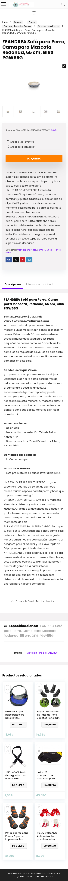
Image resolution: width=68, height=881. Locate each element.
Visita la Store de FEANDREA (42, 652)
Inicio (5, 22)
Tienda (18, 22)
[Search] (63, 4)
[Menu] (4, 4)
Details (53, 130)
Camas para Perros (48, 26)
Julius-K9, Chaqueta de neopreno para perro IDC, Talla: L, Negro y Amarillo (47, 778)
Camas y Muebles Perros (17, 26)
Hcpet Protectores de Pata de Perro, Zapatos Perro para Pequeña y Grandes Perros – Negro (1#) (48, 718)
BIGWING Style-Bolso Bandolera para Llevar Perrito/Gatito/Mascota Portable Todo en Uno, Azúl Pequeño (19, 719)
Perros (32, 22)
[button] (64, 66)
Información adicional (39, 284)
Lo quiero (34, 158)
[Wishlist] (34, 13)
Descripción (13, 284)
